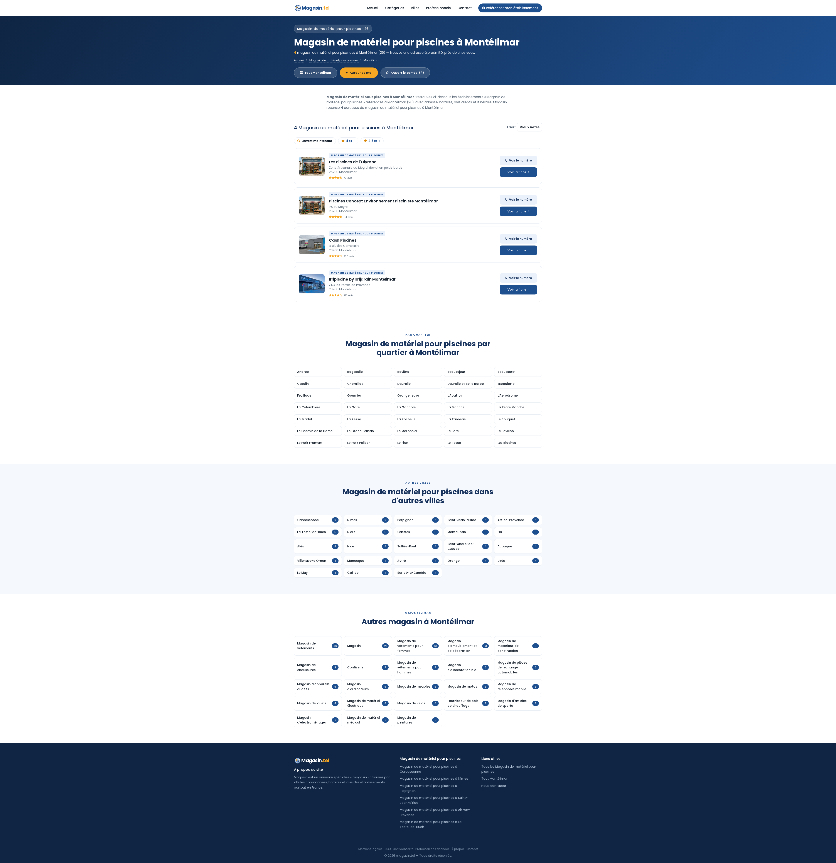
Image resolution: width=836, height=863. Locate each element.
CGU (387, 849)
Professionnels (438, 8)
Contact (464, 8)
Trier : (511, 127)
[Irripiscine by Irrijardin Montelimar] (312, 283)
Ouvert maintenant (317, 141)
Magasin (315, 8)
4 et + (350, 141)
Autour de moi (361, 73)
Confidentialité (403, 849)
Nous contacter (493, 786)
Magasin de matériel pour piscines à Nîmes (434, 778)
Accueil (373, 8)
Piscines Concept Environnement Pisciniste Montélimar (383, 201)
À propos (458, 849)
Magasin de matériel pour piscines (334, 60)
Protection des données (432, 849)
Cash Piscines (342, 240)
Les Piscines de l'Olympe (352, 162)
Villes (415, 8)
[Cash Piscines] (312, 244)
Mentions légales (370, 849)
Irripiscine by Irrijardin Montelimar (362, 279)
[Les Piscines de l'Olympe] (312, 166)
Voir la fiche (516, 172)
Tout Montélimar (317, 73)
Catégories (394, 8)
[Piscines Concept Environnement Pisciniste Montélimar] (312, 205)
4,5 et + (374, 141)
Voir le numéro (520, 160)
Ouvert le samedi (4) (407, 73)
